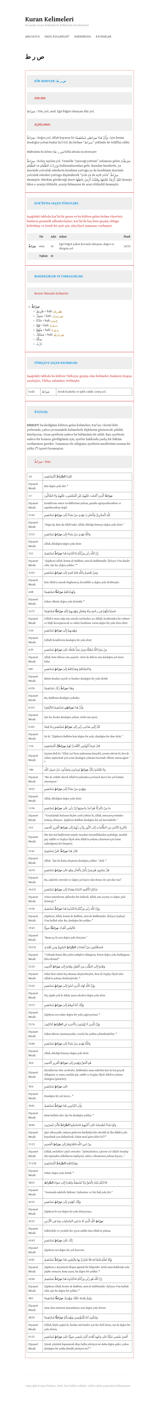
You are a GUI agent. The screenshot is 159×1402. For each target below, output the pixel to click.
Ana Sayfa (32, 36)
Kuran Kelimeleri (49, 19)
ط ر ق (57, 311)
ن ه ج (53, 325)
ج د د (54, 321)
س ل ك (59, 335)
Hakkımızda (82, 36)
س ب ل (57, 316)
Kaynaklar (103, 36)
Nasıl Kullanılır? (57, 36)
